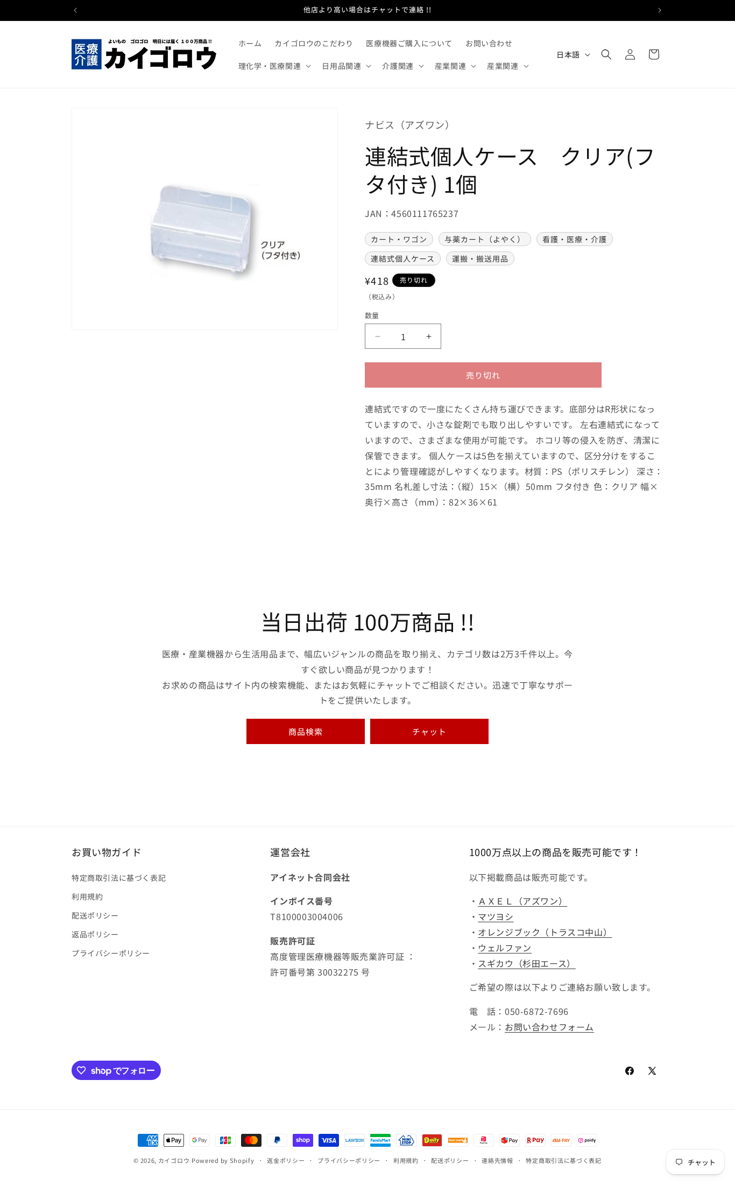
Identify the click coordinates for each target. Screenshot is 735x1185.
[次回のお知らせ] (660, 10)
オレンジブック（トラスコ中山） (545, 931)
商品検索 (305, 731)
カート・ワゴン (399, 239)
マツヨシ (495, 916)
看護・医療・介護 (574, 239)
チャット (429, 731)
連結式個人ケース (403, 258)
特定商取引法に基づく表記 (119, 877)
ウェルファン (505, 947)
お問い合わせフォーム (549, 1026)
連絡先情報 (497, 1160)
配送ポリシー (95, 915)
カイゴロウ (174, 1160)
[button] (274, 65)
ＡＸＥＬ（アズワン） (522, 900)
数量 (372, 315)
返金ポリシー (286, 1160)
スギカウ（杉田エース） (527, 963)
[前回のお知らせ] (75, 10)
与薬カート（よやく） (484, 239)
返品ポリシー (95, 934)
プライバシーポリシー (111, 953)
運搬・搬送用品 (480, 258)
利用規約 (87, 896)
